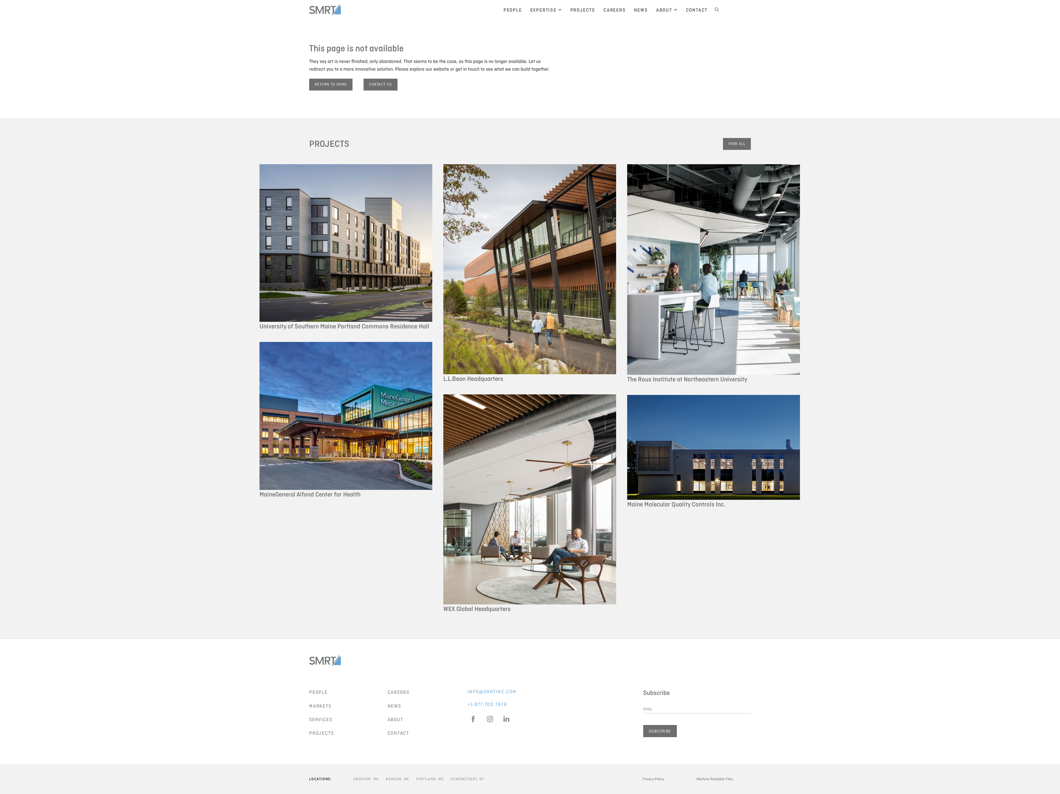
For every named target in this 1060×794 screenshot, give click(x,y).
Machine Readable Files (714, 779)
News (394, 706)
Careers (399, 692)
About (395, 719)
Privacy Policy (653, 779)
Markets (320, 706)
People (318, 692)
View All (736, 144)
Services (320, 719)
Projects (321, 733)
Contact (398, 733)
